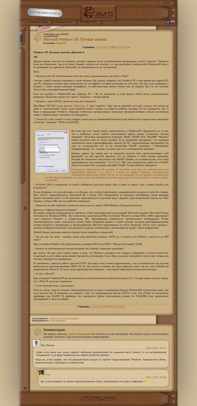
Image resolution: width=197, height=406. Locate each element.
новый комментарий (78, 333)
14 (128, 47)
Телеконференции (58, 321)
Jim (48, 374)
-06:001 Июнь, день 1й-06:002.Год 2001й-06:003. (56, 35)
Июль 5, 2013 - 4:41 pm (156, 377)
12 (122, 47)
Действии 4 (80, 105)
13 (125, 47)
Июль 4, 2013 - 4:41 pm (156, 348)
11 (118, 47)
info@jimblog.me (45, 13)
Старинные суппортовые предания (64, 318)
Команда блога (64, 22)
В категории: (55, 43)
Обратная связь (38, 22)
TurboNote (113, 162)
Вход (167, 2)
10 (115, 47)
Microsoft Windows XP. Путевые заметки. (75, 39)
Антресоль (61, 43)
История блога (89, 22)
